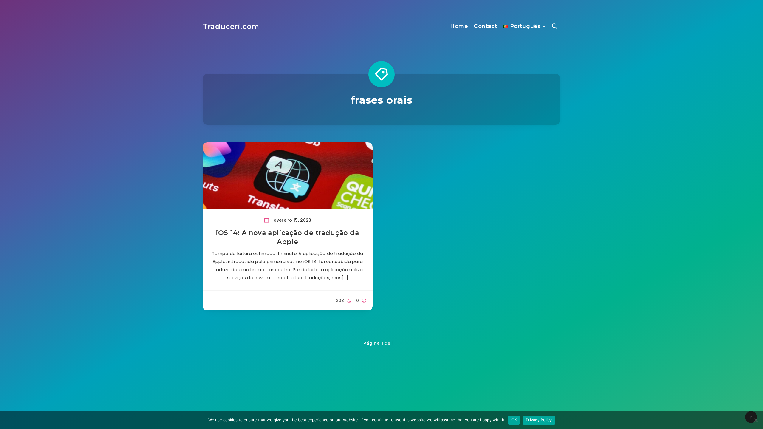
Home (459, 26)
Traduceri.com (231, 26)
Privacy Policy (539, 419)
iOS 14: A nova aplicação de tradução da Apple (287, 237)
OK (514, 419)
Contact (485, 26)
